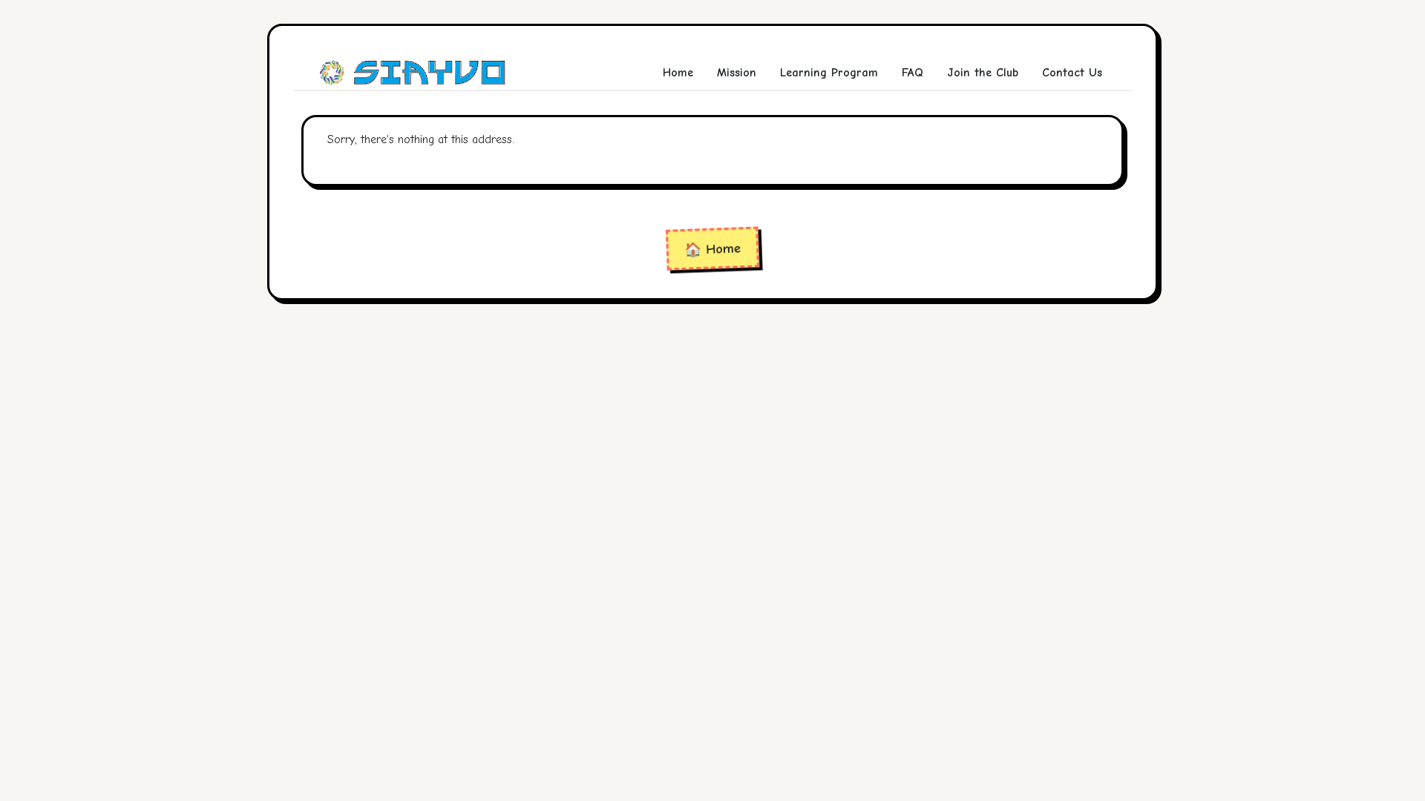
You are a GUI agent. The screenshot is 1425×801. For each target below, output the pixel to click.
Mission (736, 72)
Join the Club (982, 72)
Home (678, 72)
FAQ (912, 72)
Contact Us (1072, 72)
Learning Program (829, 72)
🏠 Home (712, 249)
